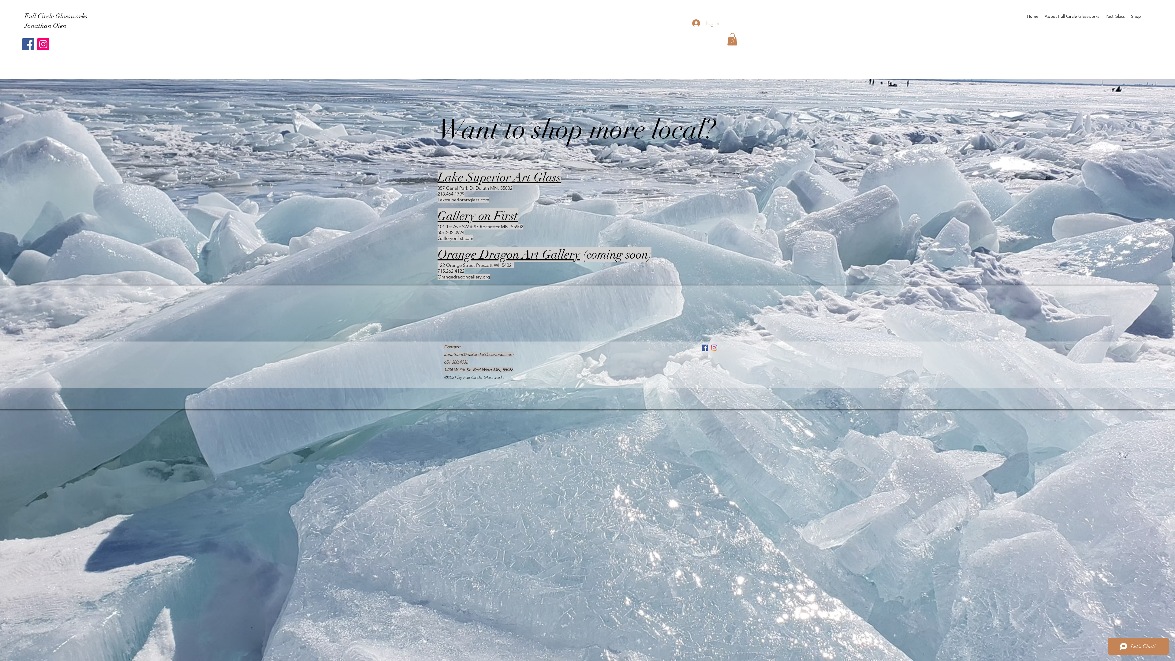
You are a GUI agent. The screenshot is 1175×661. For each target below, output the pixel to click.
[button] (732, 39)
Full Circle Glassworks (56, 16)
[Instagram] (43, 44)
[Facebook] (28, 44)
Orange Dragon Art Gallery (509, 254)
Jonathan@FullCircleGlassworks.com (478, 354)
